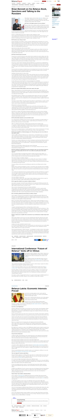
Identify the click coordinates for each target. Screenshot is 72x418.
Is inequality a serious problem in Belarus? (55, 19)
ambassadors (40, 18)
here (27, 256)
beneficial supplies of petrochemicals (38, 344)
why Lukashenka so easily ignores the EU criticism (23, 351)
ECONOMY (19, 3)
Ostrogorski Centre (21, 411)
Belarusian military (27, 4)
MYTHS (38, 3)
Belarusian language (21, 4)
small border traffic (21, 375)
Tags (12, 236)
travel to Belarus (32, 4)
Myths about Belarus (55, 17)
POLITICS (13, 3)
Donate (58, 4)
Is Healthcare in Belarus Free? (55, 25)
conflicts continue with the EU (36, 303)
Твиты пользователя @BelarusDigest (55, 39)
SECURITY (24, 3)
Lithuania (20, 357)
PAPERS (42, 3)
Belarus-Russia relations (15, 4)
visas (43, 377)
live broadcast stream (38, 259)
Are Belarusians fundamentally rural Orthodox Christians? (56, 21)
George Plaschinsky (21, 399)
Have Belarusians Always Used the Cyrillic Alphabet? (55, 23)
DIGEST (33, 3)
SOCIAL (29, 3)
